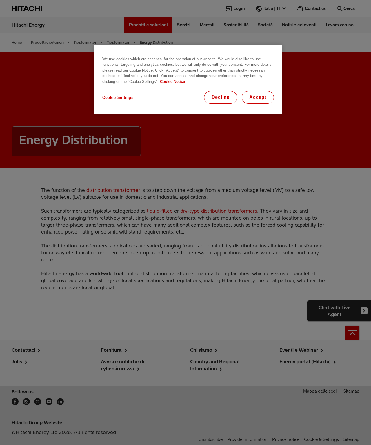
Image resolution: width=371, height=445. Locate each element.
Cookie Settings (118, 97)
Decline (221, 97)
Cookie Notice (172, 81)
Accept (257, 97)
